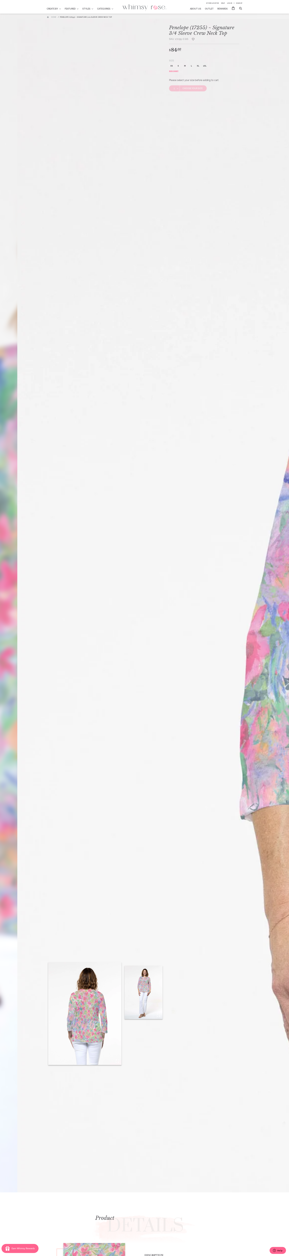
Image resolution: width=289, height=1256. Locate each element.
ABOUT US (195, 9)
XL (198, 66)
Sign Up (239, 3)
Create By (52, 9)
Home (53, 17)
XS (171, 66)
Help (223, 3)
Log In (229, 3)
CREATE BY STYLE (56, 7)
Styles (86, 9)
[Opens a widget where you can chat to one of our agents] (277, 1250)
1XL (205, 66)
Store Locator (212, 3)
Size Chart (174, 71)
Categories (103, 9)
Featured (70, 9)
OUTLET (209, 9)
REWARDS (222, 9)
